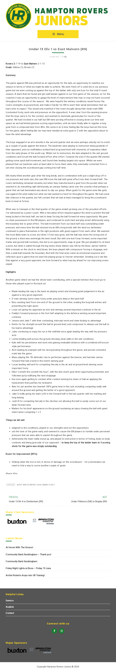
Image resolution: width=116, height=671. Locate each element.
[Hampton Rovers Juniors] (58, 28)
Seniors (10, 600)
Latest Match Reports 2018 (29, 484)
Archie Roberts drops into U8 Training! (25, 575)
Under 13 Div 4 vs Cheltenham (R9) (26, 501)
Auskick (10, 607)
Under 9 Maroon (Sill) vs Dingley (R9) (89, 501)
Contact (10, 613)
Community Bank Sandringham (21, 561)
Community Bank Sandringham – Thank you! (28, 554)
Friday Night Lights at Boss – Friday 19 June (28, 568)
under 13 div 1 (48, 484)
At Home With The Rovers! (19, 547)
